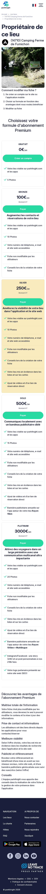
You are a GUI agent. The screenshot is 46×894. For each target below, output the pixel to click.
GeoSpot (29, 835)
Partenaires (30, 823)
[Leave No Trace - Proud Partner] (32, 867)
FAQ (5, 835)
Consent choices (24, 885)
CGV (36, 879)
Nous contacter (32, 817)
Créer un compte (23, 158)
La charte (7, 823)
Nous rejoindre (32, 829)
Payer (23, 209)
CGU (29, 879)
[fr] (34, 4)
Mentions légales (16, 879)
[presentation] (5, 67)
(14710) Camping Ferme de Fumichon (19, 17)
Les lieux (13, 14)
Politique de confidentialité (24, 882)
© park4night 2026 (11, 890)
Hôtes (6, 829)
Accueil (4, 14)
